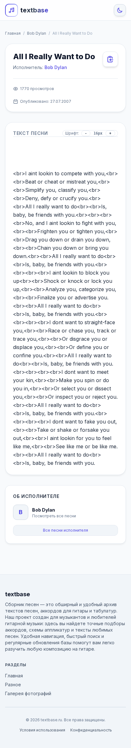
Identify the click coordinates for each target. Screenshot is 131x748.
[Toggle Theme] (120, 10)
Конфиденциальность (91, 730)
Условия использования (42, 730)
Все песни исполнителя (65, 530)
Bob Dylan (36, 33)
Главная (13, 33)
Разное (13, 684)
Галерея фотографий (28, 693)
